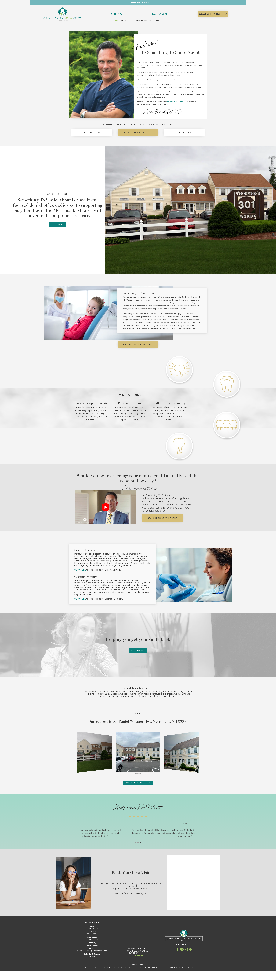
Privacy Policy (129, 967)
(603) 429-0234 (159, 14)
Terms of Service (143, 967)
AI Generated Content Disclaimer (182, 967)
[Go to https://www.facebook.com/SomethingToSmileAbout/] (112, 14)
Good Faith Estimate (160, 967)
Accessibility (86, 967)
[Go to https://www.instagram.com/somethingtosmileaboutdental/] (118, 14)
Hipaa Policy (117, 967)
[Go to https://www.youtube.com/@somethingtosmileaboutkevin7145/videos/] (115, 14)
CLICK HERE (80, 570)
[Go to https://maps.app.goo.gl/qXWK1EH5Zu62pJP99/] (121, 14)
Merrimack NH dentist (175, 102)
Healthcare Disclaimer (101, 967)
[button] (213, 14)
